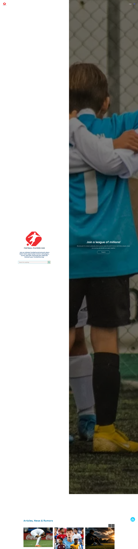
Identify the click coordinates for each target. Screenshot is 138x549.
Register (103, 252)
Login (130, 4)
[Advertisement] (69, 506)
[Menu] (135, 4)
